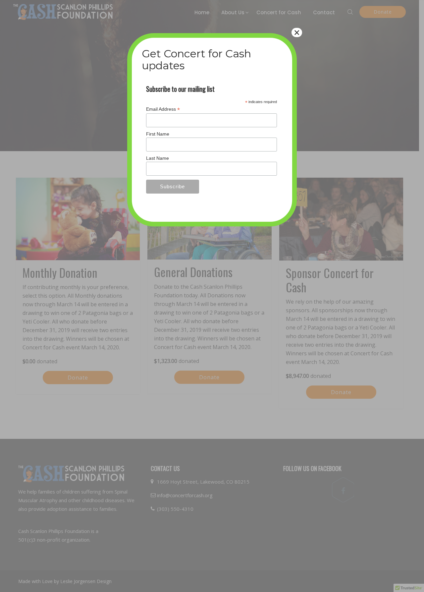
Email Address (163, 109)
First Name (157, 134)
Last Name (157, 158)
